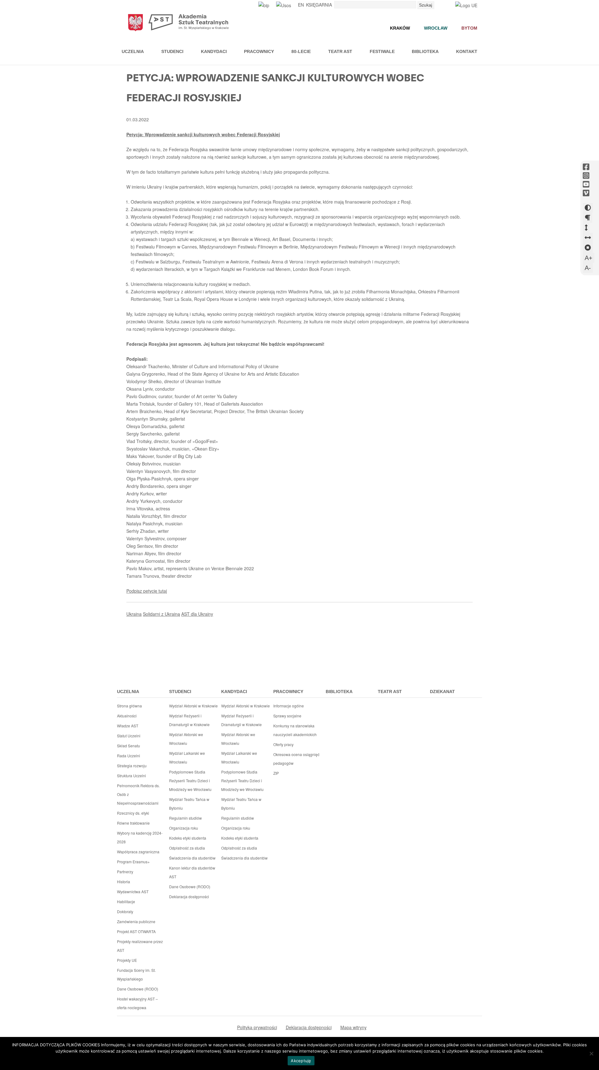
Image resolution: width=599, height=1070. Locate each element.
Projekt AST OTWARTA (136, 931)
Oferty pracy (283, 744)
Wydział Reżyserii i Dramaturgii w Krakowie (189, 720)
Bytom (469, 28)
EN (301, 5)
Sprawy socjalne (287, 715)
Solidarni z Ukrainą (161, 614)
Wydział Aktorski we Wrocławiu (186, 739)
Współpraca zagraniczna (138, 851)
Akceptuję (301, 1060)
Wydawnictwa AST (133, 891)
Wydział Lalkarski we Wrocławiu (187, 757)
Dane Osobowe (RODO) (137, 988)
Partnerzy (125, 871)
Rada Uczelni (128, 755)
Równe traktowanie (133, 823)
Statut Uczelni (128, 735)
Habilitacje (126, 901)
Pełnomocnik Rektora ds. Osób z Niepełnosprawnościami (138, 794)
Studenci (172, 51)
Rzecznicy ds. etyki (133, 813)
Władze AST (127, 725)
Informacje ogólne (288, 705)
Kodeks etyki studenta (187, 838)
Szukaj (425, 4)
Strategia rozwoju (132, 765)
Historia (123, 881)
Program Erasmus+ (133, 861)
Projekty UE (127, 960)
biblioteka (339, 691)
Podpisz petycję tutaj (146, 591)
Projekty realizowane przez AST (140, 946)
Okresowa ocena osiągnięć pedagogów (296, 759)
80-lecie (301, 51)
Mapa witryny (353, 1027)
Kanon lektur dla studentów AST (192, 872)
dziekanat (442, 691)
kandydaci (234, 691)
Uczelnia (133, 51)
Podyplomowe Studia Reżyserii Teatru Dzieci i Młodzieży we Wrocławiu (190, 780)
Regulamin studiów (185, 818)
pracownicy (288, 691)
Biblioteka (425, 51)
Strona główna (129, 705)
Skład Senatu (128, 745)
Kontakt (466, 51)
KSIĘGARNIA (319, 5)
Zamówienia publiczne (136, 921)
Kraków (400, 28)
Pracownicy (259, 51)
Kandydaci (214, 51)
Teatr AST (340, 51)
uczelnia (128, 691)
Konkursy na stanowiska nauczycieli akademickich (295, 730)
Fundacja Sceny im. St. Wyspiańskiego (136, 974)
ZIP (276, 773)
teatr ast (390, 691)
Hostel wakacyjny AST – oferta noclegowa (137, 1003)
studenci (180, 691)
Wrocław (435, 28)
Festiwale (382, 51)
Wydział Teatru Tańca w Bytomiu (189, 804)
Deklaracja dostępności (189, 896)
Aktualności (127, 715)
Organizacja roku (183, 828)
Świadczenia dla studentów (192, 857)
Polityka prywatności (257, 1027)
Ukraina (134, 614)
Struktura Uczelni (131, 775)
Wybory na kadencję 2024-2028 (140, 837)
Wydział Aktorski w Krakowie (193, 705)
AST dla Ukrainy (197, 614)
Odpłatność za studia (187, 848)
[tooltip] (586, 167)
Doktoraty (125, 911)
